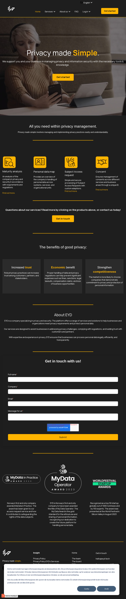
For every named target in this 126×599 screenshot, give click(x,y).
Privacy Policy (39, 558)
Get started (109, 11)
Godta (86, 589)
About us (64, 11)
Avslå (106, 589)
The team (76, 558)
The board (76, 561)
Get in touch (63, 218)
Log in (85, 11)
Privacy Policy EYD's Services (46, 561)
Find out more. (8, 193)
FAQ (76, 11)
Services (49, 11)
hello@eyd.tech (103, 558)
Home (37, 11)
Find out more (102, 189)
